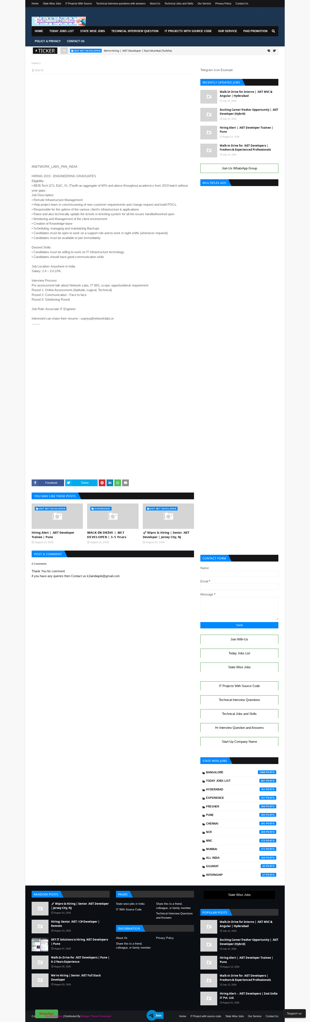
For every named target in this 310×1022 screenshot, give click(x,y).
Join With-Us (239, 639)
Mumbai (235, 849)
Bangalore (235, 772)
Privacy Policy (223, 3)
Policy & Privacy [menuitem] (48, 41)
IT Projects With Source (78, 3)
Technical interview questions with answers (121, 3)
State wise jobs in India (130, 903)
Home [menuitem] (39, 31)
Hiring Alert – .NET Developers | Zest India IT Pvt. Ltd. (249, 996)
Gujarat (235, 866)
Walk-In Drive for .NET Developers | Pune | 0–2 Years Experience (80, 960)
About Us (155, 3)
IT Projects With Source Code (239, 686)
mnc (235, 840)
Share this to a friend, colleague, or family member (173, 906)
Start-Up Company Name (239, 741)
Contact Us (242, 3)
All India (235, 857)
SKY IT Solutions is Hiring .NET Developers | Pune (79, 942)
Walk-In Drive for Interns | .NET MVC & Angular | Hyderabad (246, 94)
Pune (235, 815)
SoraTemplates (53, 1016)
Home (35, 3)
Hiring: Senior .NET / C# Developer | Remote (75, 924)
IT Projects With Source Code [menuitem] (188, 31)
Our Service (204, 3)
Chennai (235, 823)
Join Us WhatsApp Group (239, 168)
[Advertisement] (113, 85)
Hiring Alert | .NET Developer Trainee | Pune (131, 51)
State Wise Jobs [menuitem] (92, 31)
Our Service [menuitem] (227, 31)
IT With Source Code (129, 909)
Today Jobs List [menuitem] (61, 31)
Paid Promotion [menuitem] (255, 31)
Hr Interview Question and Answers (239, 727)
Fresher (235, 806)
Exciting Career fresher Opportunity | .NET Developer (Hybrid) (249, 112)
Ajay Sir (39, 70)
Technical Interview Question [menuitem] (134, 31)
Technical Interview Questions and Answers (174, 915)
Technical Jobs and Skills (178, 3)
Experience (235, 797)
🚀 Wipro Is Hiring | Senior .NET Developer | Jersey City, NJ (166, 535)
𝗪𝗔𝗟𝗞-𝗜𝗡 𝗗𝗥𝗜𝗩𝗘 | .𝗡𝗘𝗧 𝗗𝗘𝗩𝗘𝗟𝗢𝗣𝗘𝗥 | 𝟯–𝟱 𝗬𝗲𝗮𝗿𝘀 (106, 535)
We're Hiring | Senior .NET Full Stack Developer (76, 977)
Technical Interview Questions (239, 700)
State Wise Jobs (52, 3)
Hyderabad (235, 789)
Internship (235, 874)
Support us (294, 1013)
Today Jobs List (239, 653)
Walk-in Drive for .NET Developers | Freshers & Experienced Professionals (245, 148)
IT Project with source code (205, 1016)
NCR (235, 832)
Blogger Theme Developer (96, 1016)
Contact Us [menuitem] (76, 41)
